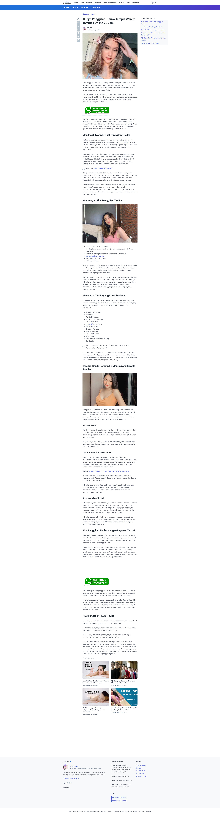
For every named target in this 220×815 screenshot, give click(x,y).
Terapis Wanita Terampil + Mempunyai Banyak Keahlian (153, 34)
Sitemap (89, 2)
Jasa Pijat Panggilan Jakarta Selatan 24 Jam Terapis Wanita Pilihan (124, 709)
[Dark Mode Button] (153, 3)
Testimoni (97, 2)
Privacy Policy (142, 776)
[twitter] (78, 26)
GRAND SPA (74, 766)
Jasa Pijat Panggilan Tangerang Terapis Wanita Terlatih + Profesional (95, 682)
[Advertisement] (110, 567)
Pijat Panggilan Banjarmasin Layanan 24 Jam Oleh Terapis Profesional (123, 682)
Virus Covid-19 (124, 142)
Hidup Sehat (115, 797)
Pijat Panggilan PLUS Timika (150, 43)
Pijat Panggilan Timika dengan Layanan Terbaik (153, 39)
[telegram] (78, 33)
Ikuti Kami (135, 2)
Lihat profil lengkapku (71, 778)
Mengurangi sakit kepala (95, 256)
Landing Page (141, 765)
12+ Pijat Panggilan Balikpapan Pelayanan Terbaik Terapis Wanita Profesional (93, 710)
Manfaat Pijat (116, 800)
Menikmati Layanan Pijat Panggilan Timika (152, 23)
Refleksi (89, 324)
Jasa (120, 2)
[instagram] (67, 783)
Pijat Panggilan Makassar (103, 168)
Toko (128, 2)
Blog (82, 2)
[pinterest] (78, 36)
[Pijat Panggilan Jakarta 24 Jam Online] (67, 2)
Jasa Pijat (123, 797)
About (139, 768)
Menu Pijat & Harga (110, 2)
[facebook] (78, 22)
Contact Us (141, 771)
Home (76, 2)
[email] (78, 40)
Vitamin (124, 800)
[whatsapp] (78, 29)
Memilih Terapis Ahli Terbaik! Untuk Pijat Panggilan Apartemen (109, 471)
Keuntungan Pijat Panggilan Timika (152, 27)
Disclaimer (140, 773)
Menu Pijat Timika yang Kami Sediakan (153, 30)
